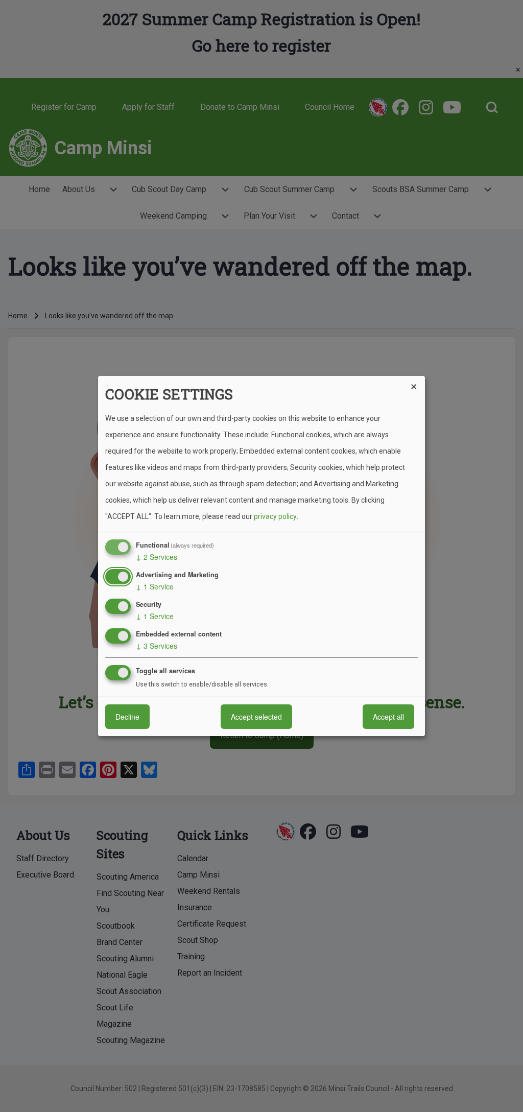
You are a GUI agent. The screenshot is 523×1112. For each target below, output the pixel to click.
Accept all (388, 717)
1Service (155, 586)
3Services (156, 646)
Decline (127, 717)
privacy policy (275, 516)
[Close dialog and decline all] (417, 382)
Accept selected (256, 717)
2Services (156, 557)
